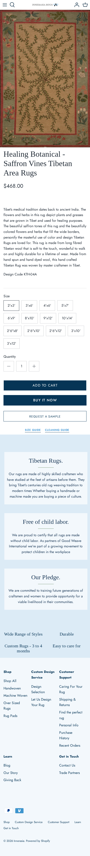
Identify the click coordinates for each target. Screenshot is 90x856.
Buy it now (45, 400)
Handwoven (12, 688)
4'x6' (47, 305)
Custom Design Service (29, 822)
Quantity (9, 356)
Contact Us (67, 765)
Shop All (9, 680)
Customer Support (58, 822)
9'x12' (48, 318)
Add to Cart (45, 385)
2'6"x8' (12, 330)
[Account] (75, 5)
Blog (6, 765)
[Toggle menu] (5, 5)
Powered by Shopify (38, 841)
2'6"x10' (33, 330)
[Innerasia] (45, 5)
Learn (77, 822)
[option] (45, 78)
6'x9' (11, 318)
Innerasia (19, 841)
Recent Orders (69, 745)
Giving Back (12, 779)
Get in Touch (11, 828)
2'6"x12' (55, 330)
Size (6, 296)
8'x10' (29, 318)
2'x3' (11, 305)
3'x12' (11, 343)
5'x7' (65, 305)
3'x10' (76, 330)
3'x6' (29, 305)
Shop (6, 822)
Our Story (10, 772)
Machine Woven (15, 695)
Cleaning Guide (57, 430)
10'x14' (67, 318)
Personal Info (68, 725)
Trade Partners (69, 772)
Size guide (33, 430)
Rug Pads (10, 715)
